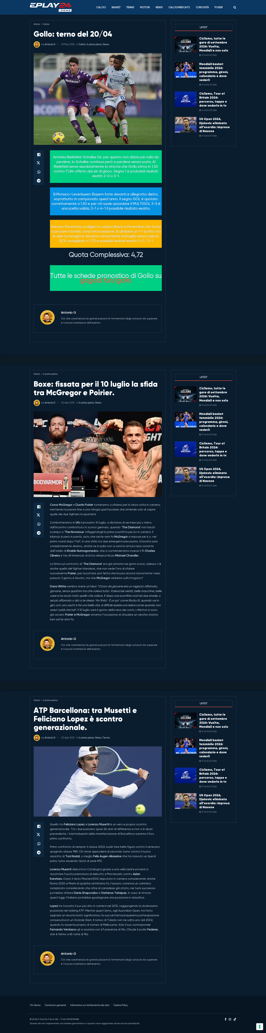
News (159, 7)
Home (37, 24)
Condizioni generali (55, 1005)
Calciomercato (179, 7)
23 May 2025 (68, 44)
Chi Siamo (35, 1005)
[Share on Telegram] (39, 180)
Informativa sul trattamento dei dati (89, 1005)
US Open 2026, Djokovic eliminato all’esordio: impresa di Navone (214, 125)
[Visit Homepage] (51, 7)
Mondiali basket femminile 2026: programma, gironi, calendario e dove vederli (213, 72)
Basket (116, 7)
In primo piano (94, 44)
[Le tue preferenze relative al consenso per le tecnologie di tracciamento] (259, 1026)
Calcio (101, 7)
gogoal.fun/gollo (106, 280)
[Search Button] (234, 7)
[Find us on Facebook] (225, 1019)
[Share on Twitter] (39, 163)
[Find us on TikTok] (235, 1019)
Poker (219, 7)
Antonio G (50, 44)
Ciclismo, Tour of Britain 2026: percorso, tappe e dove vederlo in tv (213, 99)
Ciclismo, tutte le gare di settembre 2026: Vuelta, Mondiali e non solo (213, 44)
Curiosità (202, 7)
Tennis (130, 7)
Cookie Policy (120, 1005)
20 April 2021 (68, 402)
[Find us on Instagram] (230, 1019)
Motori (145, 7)
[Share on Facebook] (39, 154)
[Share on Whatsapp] (39, 172)
